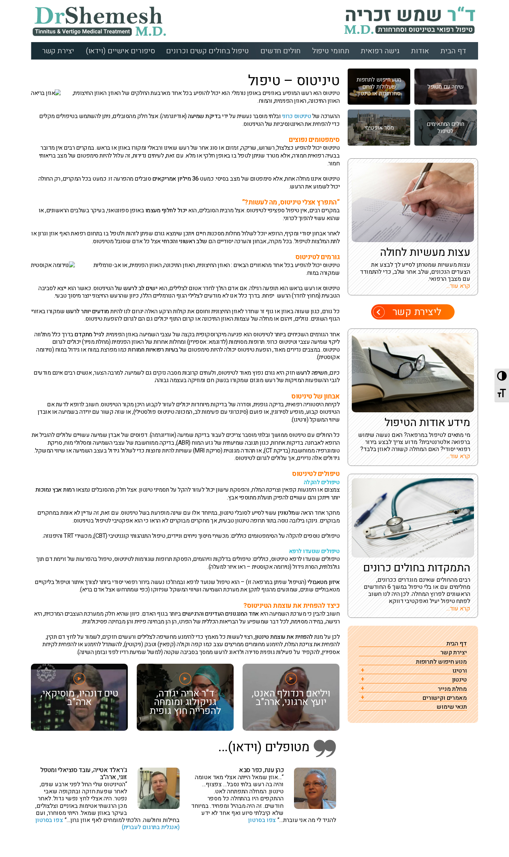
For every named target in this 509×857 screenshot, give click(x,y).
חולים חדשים (280, 50)
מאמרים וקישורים (445, 698)
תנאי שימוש (452, 707)
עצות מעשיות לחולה (425, 252)
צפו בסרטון (262, 820)
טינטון (459, 680)
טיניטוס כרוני (296, 116)
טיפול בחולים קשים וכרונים (207, 50)
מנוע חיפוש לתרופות (441, 662)
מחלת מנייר (452, 689)
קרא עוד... (458, 286)
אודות (420, 50)
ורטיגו (459, 671)
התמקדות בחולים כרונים (416, 567)
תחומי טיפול (331, 50)
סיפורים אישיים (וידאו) (120, 50)
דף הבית (453, 50)
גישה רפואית (380, 50)
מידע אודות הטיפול (427, 422)
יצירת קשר (58, 50)
